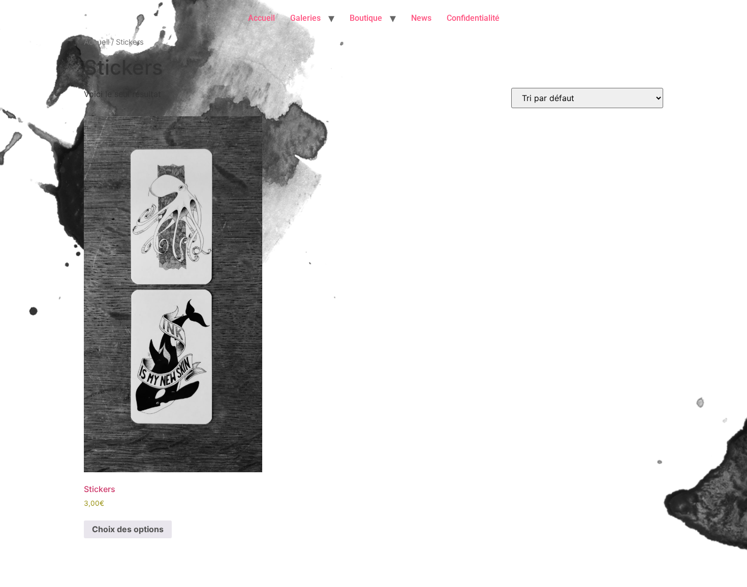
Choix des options (128, 529)
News (421, 18)
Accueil (261, 18)
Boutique (366, 18)
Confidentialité (473, 18)
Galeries (305, 18)
